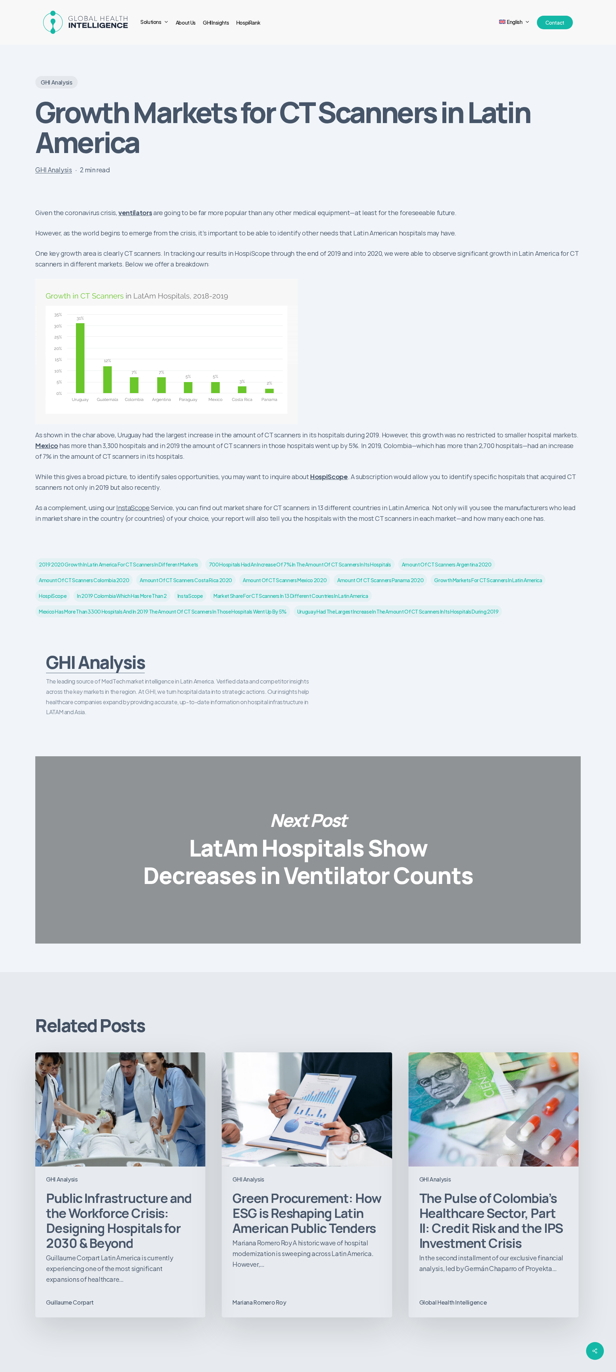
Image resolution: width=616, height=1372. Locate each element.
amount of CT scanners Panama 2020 (380, 580)
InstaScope (132, 507)
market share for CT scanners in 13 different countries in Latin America (291, 596)
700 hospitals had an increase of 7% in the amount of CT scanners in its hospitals (300, 564)
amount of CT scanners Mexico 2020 (285, 580)
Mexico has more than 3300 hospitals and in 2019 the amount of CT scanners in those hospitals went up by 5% (163, 611)
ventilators (135, 212)
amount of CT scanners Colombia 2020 (84, 580)
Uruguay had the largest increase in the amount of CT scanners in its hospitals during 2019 (398, 611)
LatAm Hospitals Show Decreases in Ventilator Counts (308, 850)
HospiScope (329, 476)
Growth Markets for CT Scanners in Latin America (488, 580)
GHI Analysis (56, 82)
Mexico (46, 445)
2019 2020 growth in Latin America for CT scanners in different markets (118, 564)
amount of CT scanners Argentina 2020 (447, 564)
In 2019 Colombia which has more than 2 (121, 596)
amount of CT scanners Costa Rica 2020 (186, 580)
